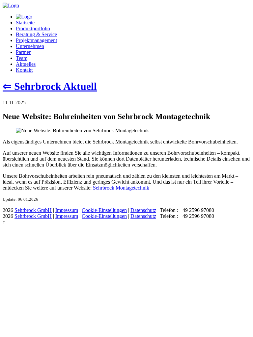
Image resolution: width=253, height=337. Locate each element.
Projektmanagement (36, 40)
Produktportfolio (33, 28)
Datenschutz (143, 210)
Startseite (25, 22)
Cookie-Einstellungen (104, 210)
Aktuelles (26, 64)
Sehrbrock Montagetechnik (121, 188)
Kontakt (24, 70)
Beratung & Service (36, 34)
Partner (23, 52)
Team (21, 58)
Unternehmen (30, 46)
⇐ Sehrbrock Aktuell (50, 86)
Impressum (66, 210)
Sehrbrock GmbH (33, 210)
